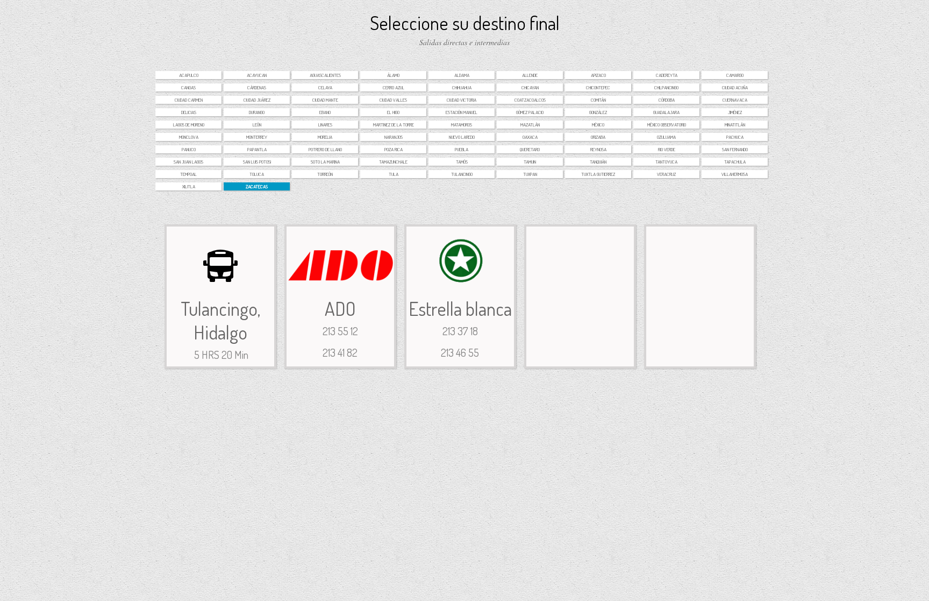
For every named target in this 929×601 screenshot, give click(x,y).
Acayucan (257, 75)
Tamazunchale (393, 162)
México (598, 125)
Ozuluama (666, 137)
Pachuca (735, 137)
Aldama (461, 75)
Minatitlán (735, 125)
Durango (257, 112)
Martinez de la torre (393, 125)
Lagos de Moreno (188, 125)
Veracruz (666, 174)
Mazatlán (530, 125)
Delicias (188, 112)
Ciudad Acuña (735, 87)
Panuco (189, 149)
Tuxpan (530, 174)
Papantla (257, 149)
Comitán (598, 100)
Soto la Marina (325, 162)
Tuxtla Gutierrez (598, 174)
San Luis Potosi (257, 162)
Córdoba (667, 100)
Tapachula (735, 162)
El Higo (393, 112)
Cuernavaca (735, 100)
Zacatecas (257, 186)
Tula (393, 174)
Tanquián (598, 162)
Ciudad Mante (325, 100)
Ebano (325, 112)
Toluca (256, 174)
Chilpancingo (666, 87)
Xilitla (188, 186)
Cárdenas (256, 87)
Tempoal (188, 174)
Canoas (188, 87)
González (598, 112)
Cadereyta (666, 75)
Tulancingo (462, 174)
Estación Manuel (461, 112)
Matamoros (461, 125)
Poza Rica (393, 149)
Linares (325, 125)
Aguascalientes (325, 75)
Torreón (325, 174)
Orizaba (598, 137)
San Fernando (735, 149)
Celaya (325, 87)
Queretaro (530, 149)
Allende (530, 75)
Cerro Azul (393, 87)
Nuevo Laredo (462, 137)
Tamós (462, 162)
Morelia (325, 137)
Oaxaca (530, 137)
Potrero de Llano (325, 149)
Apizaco (598, 75)
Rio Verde (666, 149)
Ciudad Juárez (257, 100)
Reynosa (598, 149)
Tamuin (530, 162)
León (257, 125)
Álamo (393, 75)
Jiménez (735, 112)
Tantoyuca (666, 162)
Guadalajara (666, 112)
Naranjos (393, 137)
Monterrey (256, 137)
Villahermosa (734, 174)
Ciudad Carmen (189, 100)
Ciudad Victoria (461, 100)
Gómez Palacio (530, 112)
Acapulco (188, 75)
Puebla (461, 149)
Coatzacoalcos (530, 100)
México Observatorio (666, 125)
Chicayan (530, 87)
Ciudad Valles (393, 100)
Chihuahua (461, 87)
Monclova (188, 137)
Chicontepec (598, 87)
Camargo (735, 75)
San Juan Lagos (188, 162)
